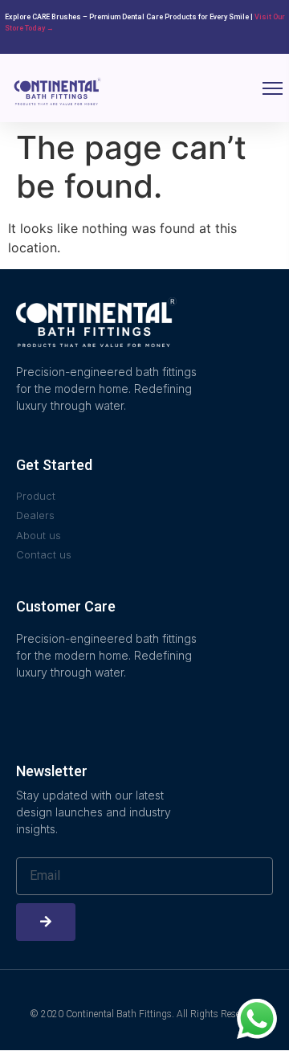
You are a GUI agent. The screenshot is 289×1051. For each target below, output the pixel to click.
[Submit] (45, 922)
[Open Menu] (272, 88)
